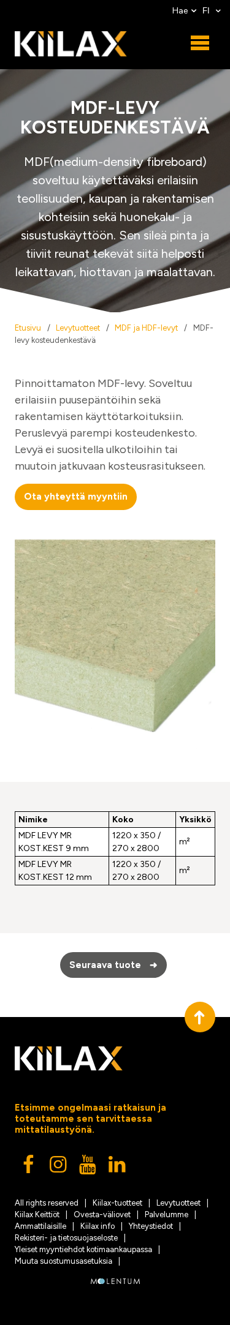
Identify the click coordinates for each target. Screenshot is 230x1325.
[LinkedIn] (117, 1167)
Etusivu (28, 327)
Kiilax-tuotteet (117, 1202)
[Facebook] (29, 1167)
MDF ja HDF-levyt (146, 327)
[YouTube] (88, 1167)
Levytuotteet (78, 327)
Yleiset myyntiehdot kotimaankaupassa (83, 1249)
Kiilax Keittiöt (37, 1214)
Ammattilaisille (40, 1226)
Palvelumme (166, 1214)
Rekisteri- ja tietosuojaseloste (66, 1237)
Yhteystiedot (151, 1226)
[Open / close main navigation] (200, 43)
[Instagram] (59, 1167)
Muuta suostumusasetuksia (63, 1261)
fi (207, 10)
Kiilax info (97, 1226)
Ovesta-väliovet (102, 1214)
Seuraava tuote (113, 964)
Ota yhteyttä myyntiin (76, 496)
